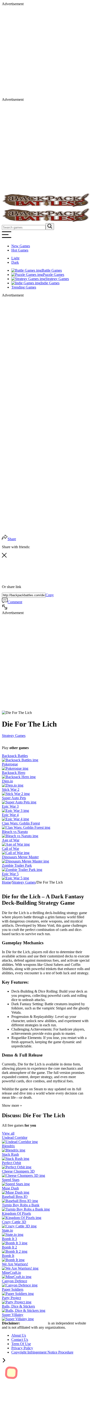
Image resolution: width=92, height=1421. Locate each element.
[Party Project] (16, 1302)
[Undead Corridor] (20, 1142)
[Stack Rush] (15, 1159)
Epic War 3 (10, 806)
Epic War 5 (10, 874)
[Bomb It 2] (14, 1251)
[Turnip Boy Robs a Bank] (26, 1209)
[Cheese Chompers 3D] (23, 1175)
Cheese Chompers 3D (18, 1171)
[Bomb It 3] (14, 1243)
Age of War (10, 840)
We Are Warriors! (15, 1264)
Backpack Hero (13, 773)
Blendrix (8, 1146)
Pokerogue (10, 764)
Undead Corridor (14, 1138)
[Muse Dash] (15, 1192)
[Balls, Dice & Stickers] (23, 1310)
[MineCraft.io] (16, 1277)
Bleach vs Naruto (15, 832)
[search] (50, 226)
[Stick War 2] (16, 794)
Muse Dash (10, 1188)
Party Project (11, 1298)
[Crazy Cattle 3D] (19, 1226)
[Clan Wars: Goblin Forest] (26, 827)
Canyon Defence (14, 1281)
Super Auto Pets (14, 798)
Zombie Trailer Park (17, 865)
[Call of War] (15, 853)
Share (12, 539)
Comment (15, 602)
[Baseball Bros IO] (20, 1201)
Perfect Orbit (11, 1163)
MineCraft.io (11, 1273)
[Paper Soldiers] (18, 1294)
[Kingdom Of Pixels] (21, 1218)
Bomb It (8, 1256)
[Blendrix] (13, 1150)
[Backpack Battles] (20, 760)
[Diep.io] (12, 785)
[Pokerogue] (15, 768)
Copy (50, 595)
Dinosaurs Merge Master (20, 857)
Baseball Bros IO (15, 1197)
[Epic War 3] (15, 811)
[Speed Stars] (16, 1184)
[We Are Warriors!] (20, 1268)
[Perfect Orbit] (16, 1167)
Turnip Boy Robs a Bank (20, 1205)
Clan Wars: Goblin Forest (21, 823)
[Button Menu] (6, 238)
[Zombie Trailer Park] (22, 870)
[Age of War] (16, 844)
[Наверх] (4, 1361)
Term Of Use (21, 1344)
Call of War (10, 849)
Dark (15, 262)
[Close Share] (4, 556)
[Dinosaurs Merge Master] (25, 861)
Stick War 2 (10, 789)
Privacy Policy (22, 1348)
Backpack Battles (15, 756)
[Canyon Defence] (20, 1285)
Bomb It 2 (9, 1247)
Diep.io (7, 781)
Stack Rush (10, 1154)
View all (8, 1133)
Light (15, 258)
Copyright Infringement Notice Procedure (42, 1352)
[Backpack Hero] (19, 777)
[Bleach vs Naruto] (20, 836)
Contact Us (19, 1340)
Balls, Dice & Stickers (18, 1306)
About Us (18, 1335)
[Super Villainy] (18, 1319)
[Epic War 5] (15, 878)
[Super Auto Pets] (19, 802)
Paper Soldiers (12, 1289)
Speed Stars (10, 1180)
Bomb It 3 (9, 1239)
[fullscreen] (5, 609)
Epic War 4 (10, 815)
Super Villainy (12, 1315)
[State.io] (12, 1235)
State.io (7, 1230)
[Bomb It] (13, 1260)
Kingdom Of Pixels (16, 1213)
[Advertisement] (46, 51)
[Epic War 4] (15, 819)
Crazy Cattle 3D (14, 1222)
